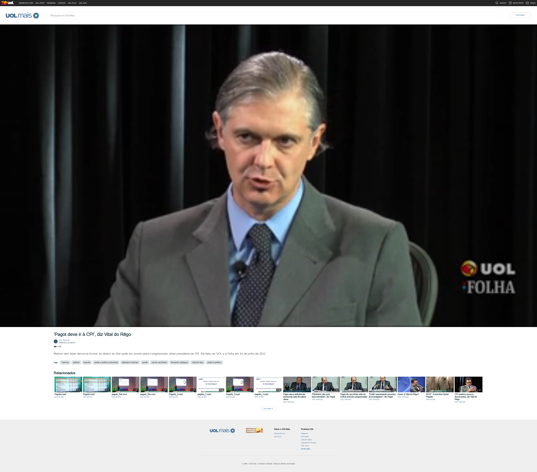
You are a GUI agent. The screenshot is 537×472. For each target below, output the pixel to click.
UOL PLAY (72, 3)
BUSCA (503, 3)
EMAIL (533, 3)
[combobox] (274, 15)
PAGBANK (51, 3)
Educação (305, 436)
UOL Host (304, 446)
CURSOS (62, 3)
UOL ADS (83, 3)
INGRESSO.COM (26, 3)
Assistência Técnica (308, 443)
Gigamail (304, 433)
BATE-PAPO (518, 3)
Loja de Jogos (306, 440)
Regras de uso (279, 433)
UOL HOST (40, 3)
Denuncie (278, 436)
